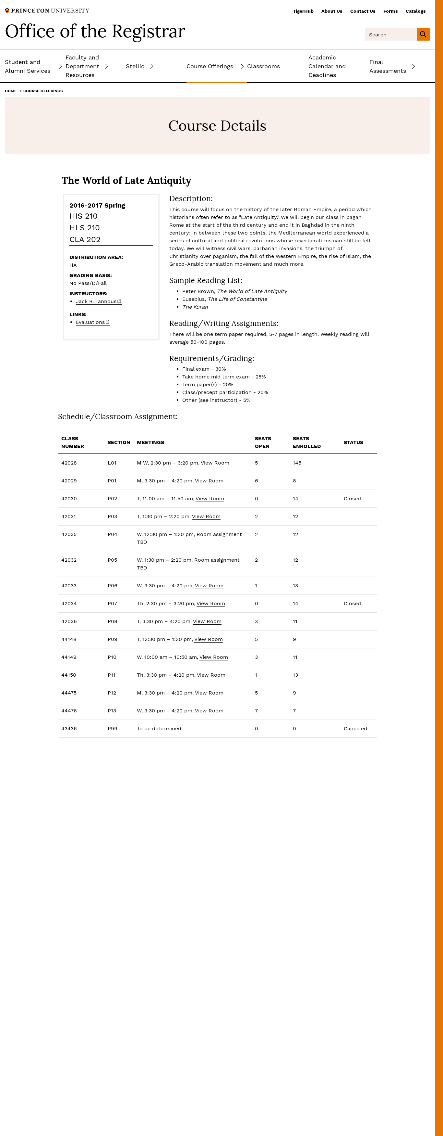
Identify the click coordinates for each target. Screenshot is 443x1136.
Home (11, 91)
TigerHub (303, 11)
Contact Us (363, 11)
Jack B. (96, 301)
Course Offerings (43, 91)
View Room (215, 463)
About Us (331, 11)
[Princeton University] (47, 10)
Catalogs (416, 11)
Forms (390, 11)
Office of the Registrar (95, 30)
